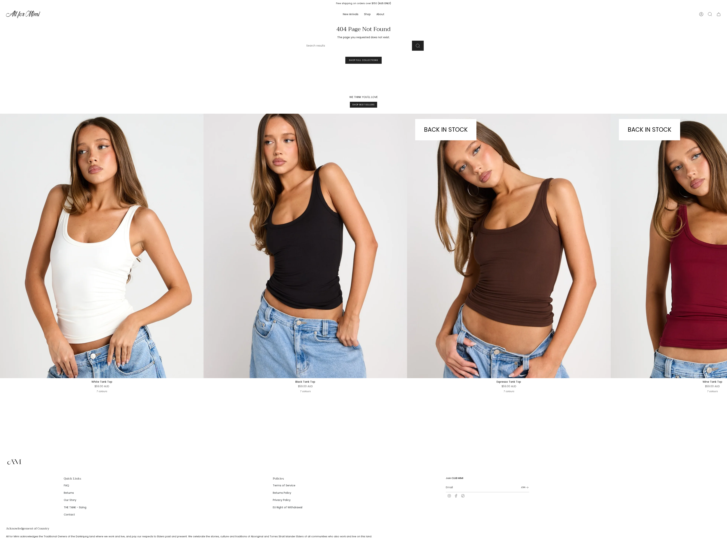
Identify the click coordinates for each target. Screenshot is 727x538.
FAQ (66, 485)
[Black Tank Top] (305, 246)
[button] (367, 14)
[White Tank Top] (102, 246)
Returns (69, 493)
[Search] (418, 46)
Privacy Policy (282, 500)
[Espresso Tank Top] (509, 246)
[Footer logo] (14, 461)
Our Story (70, 500)
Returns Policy (282, 493)
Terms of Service (284, 485)
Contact (69, 514)
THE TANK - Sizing (75, 507)
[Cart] (718, 14)
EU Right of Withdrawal (287, 507)
